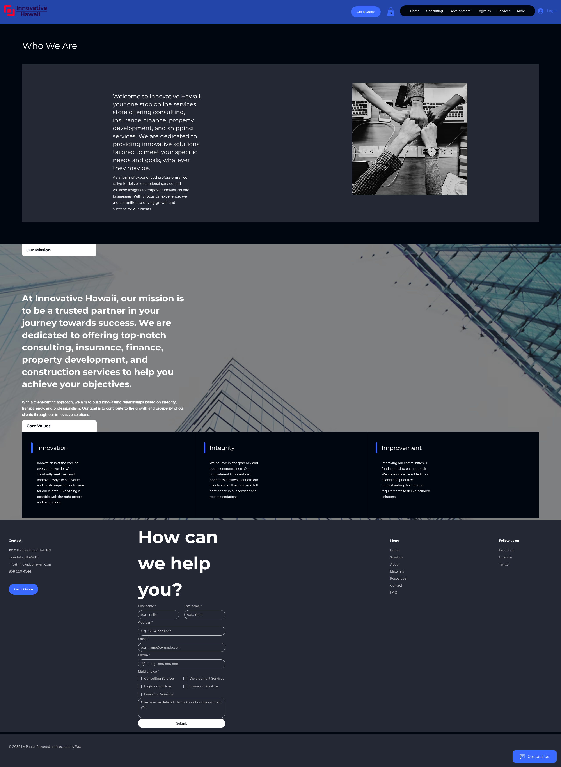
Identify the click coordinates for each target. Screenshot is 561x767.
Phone (144, 655)
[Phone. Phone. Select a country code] (145, 663)
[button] (390, 11)
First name (147, 606)
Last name (193, 606)
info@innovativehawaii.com (30, 564)
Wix (78, 746)
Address (145, 622)
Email (143, 639)
